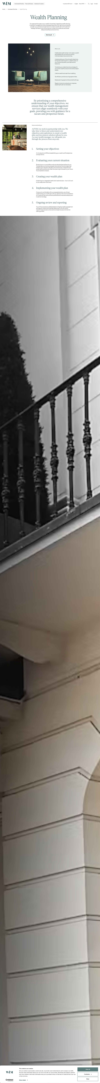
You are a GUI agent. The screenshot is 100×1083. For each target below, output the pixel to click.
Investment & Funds (67, 3)
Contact (96, 3)
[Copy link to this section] (68, 17)
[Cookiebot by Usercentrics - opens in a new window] (9, 1080)
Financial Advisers (29, 3)
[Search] (88, 3)
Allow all (88, 1069)
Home (3, 9)
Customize (87, 1074)
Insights (76, 3)
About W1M (81, 3)
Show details (22, 1080)
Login (91, 3)
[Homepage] (6, 3)
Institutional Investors (39, 3)
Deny (87, 1079)
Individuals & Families (19, 3)
